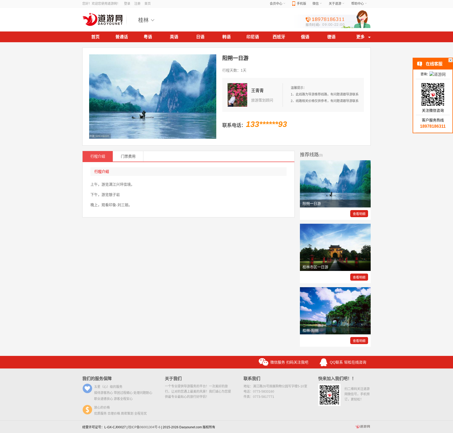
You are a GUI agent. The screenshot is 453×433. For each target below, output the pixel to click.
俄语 (305, 37)
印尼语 (252, 37)
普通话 (121, 37)
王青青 (257, 90)
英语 (174, 37)
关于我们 (173, 378)
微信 (315, 4)
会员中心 (276, 4)
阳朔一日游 (312, 203)
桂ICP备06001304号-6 (144, 427)
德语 (331, 37)
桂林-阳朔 (311, 330)
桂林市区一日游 (315, 267)
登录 (127, 4)
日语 (200, 37)
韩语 (226, 37)
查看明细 (359, 214)
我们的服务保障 (97, 378)
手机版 (301, 4)
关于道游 (335, 4)
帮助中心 (357, 4)
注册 (137, 4)
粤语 (148, 37)
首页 (147, 4)
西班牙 (279, 37)
